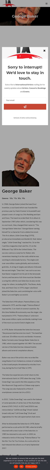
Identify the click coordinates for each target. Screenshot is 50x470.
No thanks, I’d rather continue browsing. (25, 118)
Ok (16, 466)
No (21, 466)
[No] (47, 463)
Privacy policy (31, 466)
